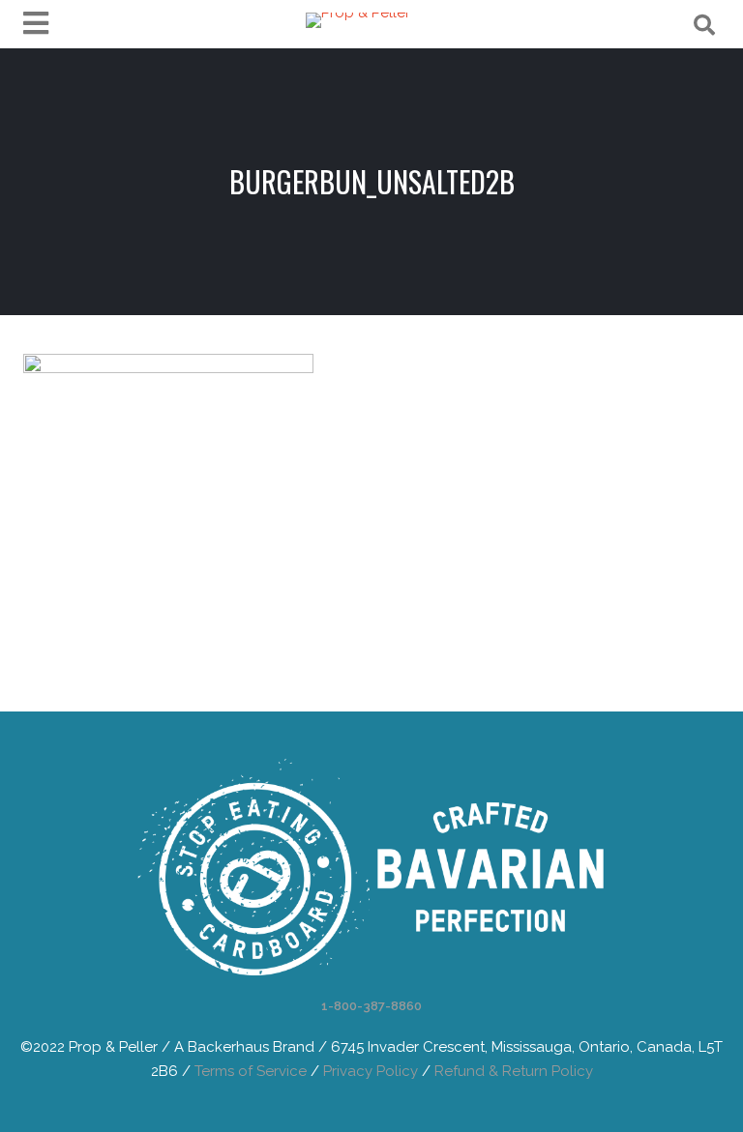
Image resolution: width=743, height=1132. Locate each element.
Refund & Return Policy (513, 1071)
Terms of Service (250, 1071)
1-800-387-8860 (371, 1006)
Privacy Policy (370, 1071)
